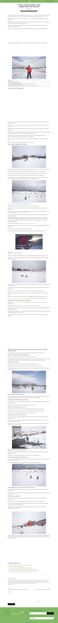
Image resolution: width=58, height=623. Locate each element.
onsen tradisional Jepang (40, 169)
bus (34, 311)
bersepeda (21, 16)
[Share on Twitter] (43, 574)
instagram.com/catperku (18, 252)
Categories (31, 616)
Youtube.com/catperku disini (15, 614)
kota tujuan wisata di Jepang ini (23, 212)
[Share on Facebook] (47, 574)
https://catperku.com (11, 584)
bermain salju (34, 225)
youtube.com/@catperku (17, 253)
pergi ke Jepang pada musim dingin (27, 223)
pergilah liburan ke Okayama (20, 302)
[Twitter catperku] (48, 1)
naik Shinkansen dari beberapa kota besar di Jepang (38, 302)
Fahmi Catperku (11, 578)
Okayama (33, 15)
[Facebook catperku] (47, 1)
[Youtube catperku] (50, 1)
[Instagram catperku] (49, 1)
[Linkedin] (52, 1)
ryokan (16, 423)
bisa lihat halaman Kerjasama (14, 613)
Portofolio (22, 613)
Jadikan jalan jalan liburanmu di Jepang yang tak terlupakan (19, 298)
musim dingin (45, 16)
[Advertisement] (29, 36)
